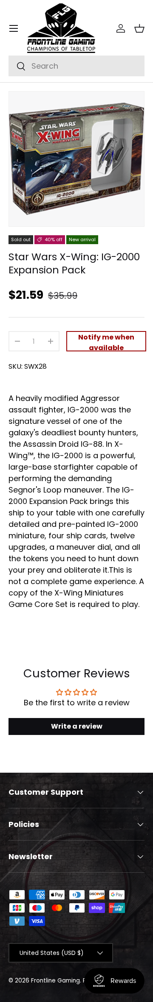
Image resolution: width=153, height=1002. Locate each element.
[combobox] (76, 66)
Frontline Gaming (55, 981)
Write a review (76, 726)
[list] (76, 159)
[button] (139, 28)
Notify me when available (106, 341)
